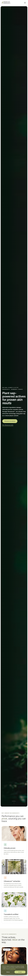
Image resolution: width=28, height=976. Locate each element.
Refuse (8, 972)
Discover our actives (10, 421)
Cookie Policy (13, 968)
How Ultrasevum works (7, 425)
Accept (20, 972)
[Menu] (25, 2)
